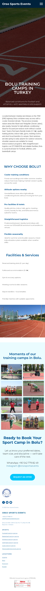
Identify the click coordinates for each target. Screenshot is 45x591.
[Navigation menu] (41, 4)
